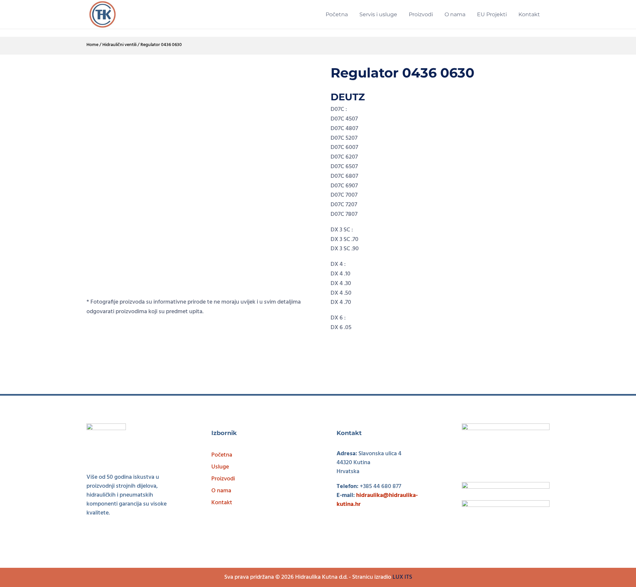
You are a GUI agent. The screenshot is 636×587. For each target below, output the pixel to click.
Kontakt (221, 503)
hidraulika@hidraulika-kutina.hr (377, 500)
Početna (221, 455)
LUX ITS (402, 577)
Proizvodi (223, 479)
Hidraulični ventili (119, 45)
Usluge (220, 467)
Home (92, 45)
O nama (221, 491)
